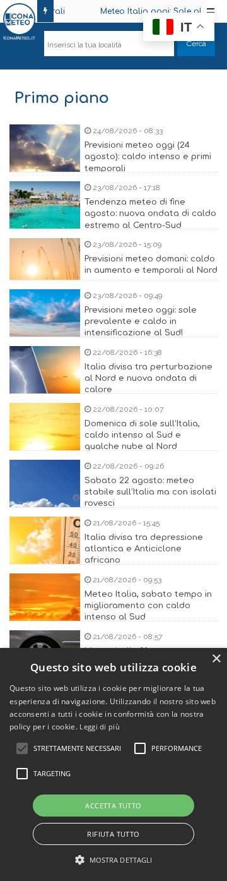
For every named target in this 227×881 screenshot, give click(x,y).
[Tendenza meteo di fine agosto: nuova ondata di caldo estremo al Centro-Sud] (113, 220)
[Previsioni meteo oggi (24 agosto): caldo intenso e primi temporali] (113, 163)
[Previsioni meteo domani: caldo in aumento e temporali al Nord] (113, 277)
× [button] (216, 659)
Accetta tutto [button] (113, 805)
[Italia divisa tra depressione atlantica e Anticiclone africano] (113, 556)
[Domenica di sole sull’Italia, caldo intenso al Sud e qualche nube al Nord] (113, 442)
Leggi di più (99, 726)
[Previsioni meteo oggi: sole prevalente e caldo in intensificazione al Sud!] (113, 328)
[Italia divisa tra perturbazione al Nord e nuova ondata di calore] (113, 385)
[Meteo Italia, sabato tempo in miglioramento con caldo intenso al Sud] (113, 612)
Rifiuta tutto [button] (113, 834)
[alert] (113, 764)
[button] (114, 859)
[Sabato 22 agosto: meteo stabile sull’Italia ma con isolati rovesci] (113, 499)
